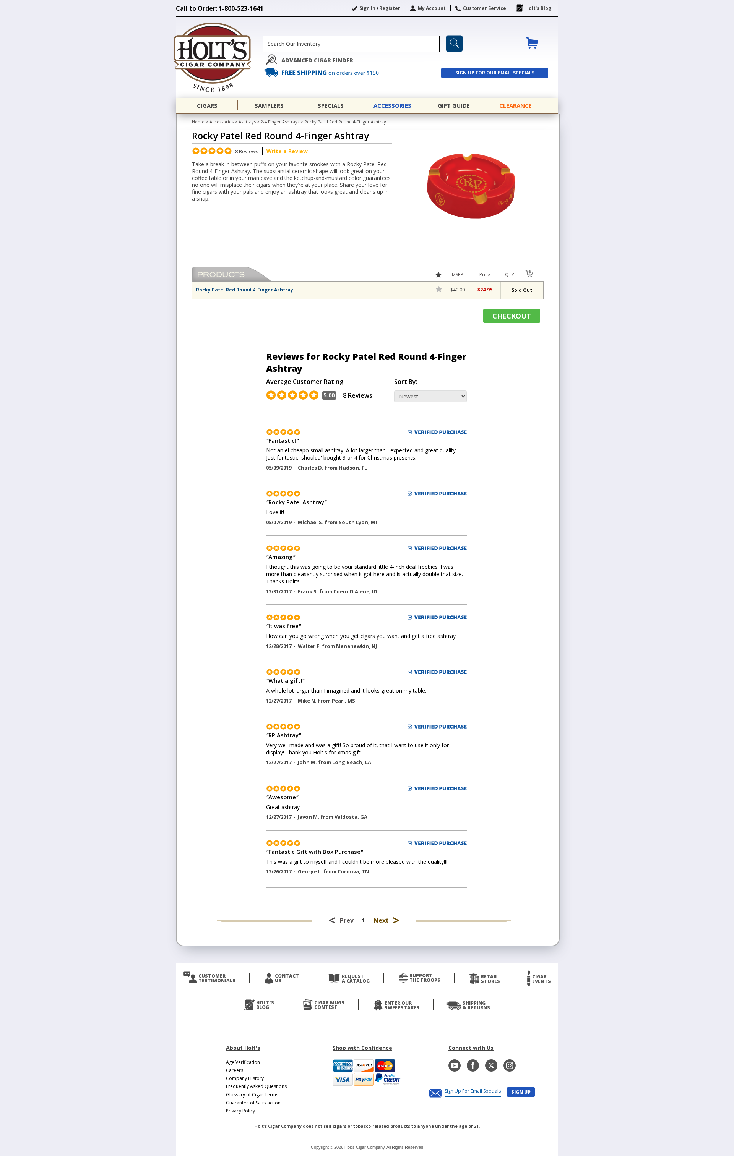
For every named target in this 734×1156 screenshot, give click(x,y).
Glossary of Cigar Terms (252, 1094)
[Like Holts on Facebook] (473, 1065)
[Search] (454, 43)
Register (389, 8)
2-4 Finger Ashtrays (280, 122)
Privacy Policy (240, 1110)
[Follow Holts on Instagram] (509, 1065)
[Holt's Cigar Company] (219, 57)
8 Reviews (246, 151)
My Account (432, 8)
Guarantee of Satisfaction (253, 1102)
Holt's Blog (538, 8)
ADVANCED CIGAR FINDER (317, 60)
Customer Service (484, 8)
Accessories (221, 122)
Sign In (367, 8)
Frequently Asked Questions (256, 1086)
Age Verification (243, 1062)
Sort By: (405, 382)
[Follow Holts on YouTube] (454, 1065)
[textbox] (351, 44)
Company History (245, 1078)
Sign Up (521, 1092)
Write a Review (287, 151)
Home (198, 122)
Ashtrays (247, 122)
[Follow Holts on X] (491, 1065)
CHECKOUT (511, 316)
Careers (234, 1070)
